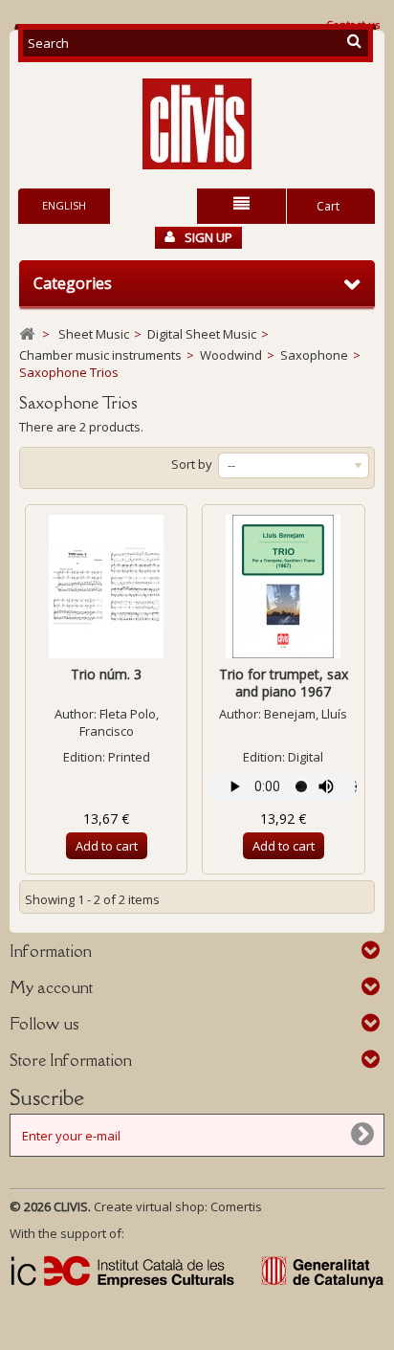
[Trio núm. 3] (106, 586)
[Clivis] (197, 123)
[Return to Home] (26, 334)
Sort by (191, 464)
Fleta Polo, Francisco (119, 722)
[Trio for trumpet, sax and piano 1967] (283, 586)
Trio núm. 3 (106, 674)
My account (51, 987)
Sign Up (208, 237)
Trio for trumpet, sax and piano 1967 (283, 682)
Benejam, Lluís (305, 713)
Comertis (236, 1206)
